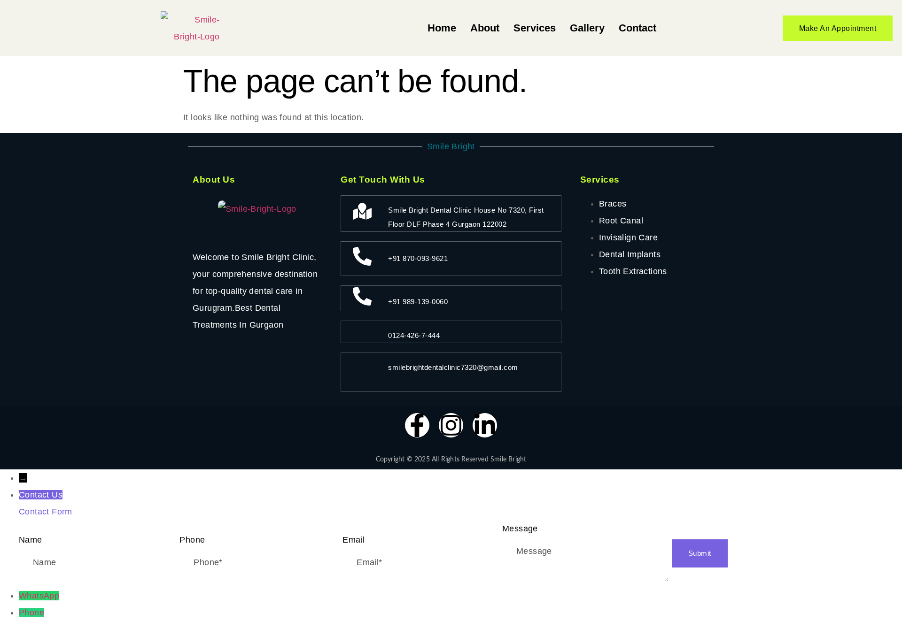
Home (442, 28)
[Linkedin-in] (485, 425)
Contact (637, 28)
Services (534, 28)
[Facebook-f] (417, 425)
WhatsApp (39, 595)
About (484, 28)
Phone (31, 612)
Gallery (587, 28)
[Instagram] (451, 425)
